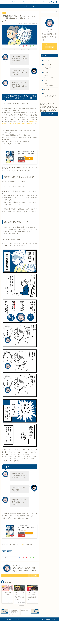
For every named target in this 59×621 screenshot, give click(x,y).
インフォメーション (15, 2)
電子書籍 (9, 551)
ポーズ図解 (48, 67)
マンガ (42, 1)
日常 (44, 93)
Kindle (21, 158)
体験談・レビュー (47, 89)
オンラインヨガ (24, 2)
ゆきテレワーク (29, 6)
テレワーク (33, 1)
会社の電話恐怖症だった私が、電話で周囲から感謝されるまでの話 (27, 153)
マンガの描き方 (49, 85)
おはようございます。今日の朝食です (51, 96)
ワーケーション (49, 77)
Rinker (25, 156)
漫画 (5, 551)
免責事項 (17, 619)
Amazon (29, 158)
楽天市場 (21, 161)
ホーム (6, 1)
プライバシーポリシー (8, 619)
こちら (21, 544)
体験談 (46, 69)
